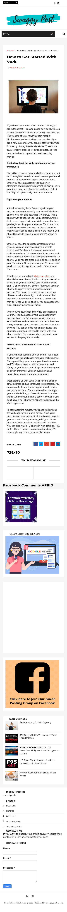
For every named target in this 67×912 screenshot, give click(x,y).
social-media (13, 821)
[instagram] (58, 3)
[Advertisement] (33, 617)
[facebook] (54, 3)
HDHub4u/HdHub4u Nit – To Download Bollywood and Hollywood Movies (39, 750)
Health (10, 811)
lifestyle (11, 816)
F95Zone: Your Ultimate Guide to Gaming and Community (37, 762)
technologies (14, 827)
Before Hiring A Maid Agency (35, 722)
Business (10, 806)
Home (10, 50)
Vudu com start (41, 276)
